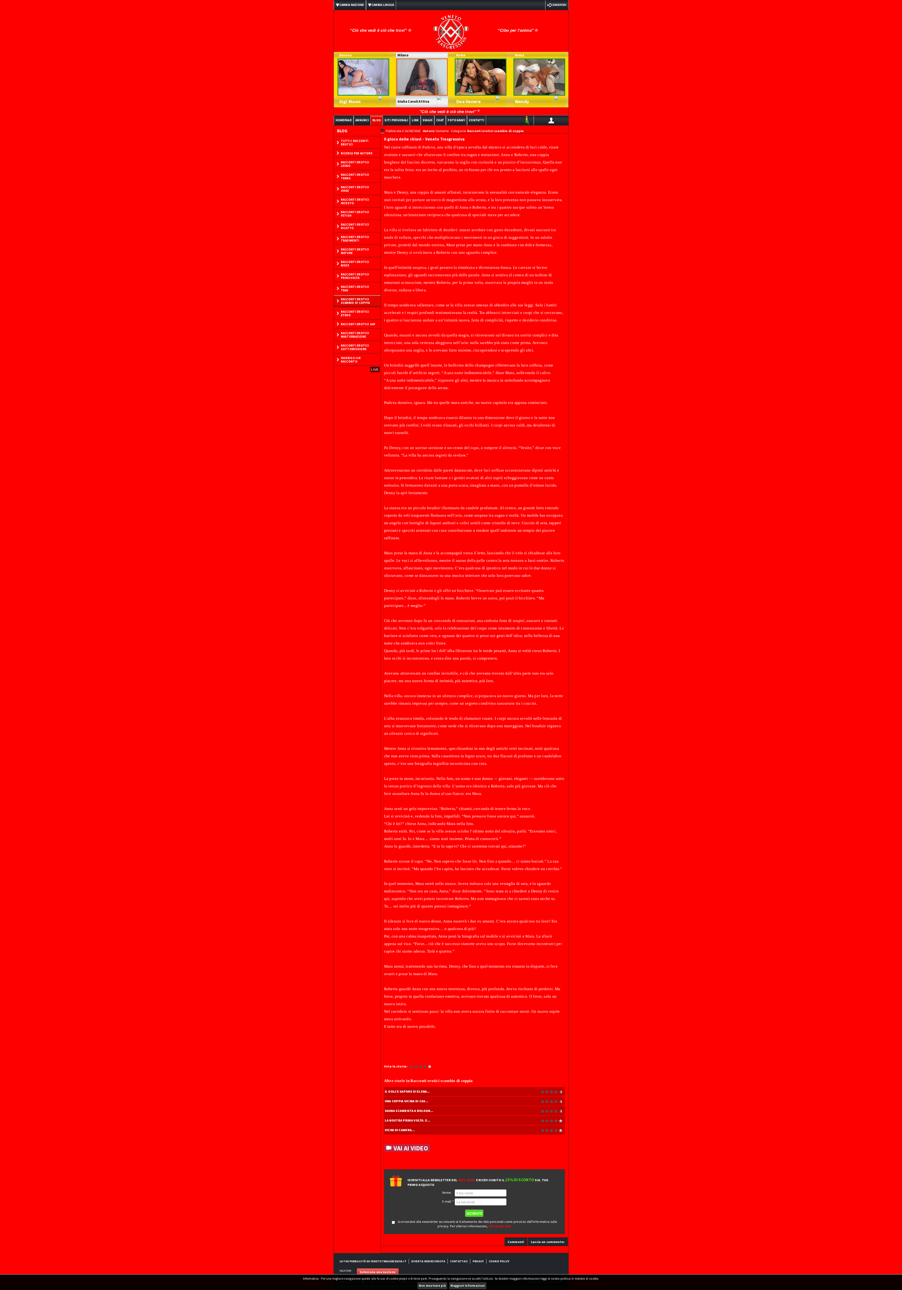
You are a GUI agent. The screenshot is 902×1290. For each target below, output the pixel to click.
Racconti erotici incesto (355, 201)
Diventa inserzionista (428, 1261)
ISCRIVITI (474, 1213)
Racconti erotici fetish (355, 214)
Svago (428, 120)
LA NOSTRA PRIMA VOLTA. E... (407, 1120)
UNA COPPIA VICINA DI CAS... (406, 1101)
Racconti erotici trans (355, 176)
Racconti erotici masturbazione (355, 335)
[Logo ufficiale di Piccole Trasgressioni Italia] (451, 29)
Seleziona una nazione (378, 1272)
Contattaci (459, 1261)
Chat (440, 120)
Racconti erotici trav (355, 288)
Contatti (476, 120)
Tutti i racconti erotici (355, 142)
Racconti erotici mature (355, 251)
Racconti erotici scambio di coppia (355, 301)
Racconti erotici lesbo (355, 164)
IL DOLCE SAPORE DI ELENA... (407, 1091)
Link (415, 120)
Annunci (362, 120)
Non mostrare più (432, 1286)
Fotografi (456, 120)
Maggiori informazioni (468, 1286)
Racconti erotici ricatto (355, 226)
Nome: (447, 1192)
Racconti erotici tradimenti (355, 238)
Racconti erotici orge (355, 189)
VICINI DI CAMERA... (400, 1130)
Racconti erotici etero (355, 313)
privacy (478, 1261)
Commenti (516, 1242)
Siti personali (396, 120)
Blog (377, 120)
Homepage (344, 120)
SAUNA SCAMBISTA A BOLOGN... (409, 1111)
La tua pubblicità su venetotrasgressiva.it (373, 1261)
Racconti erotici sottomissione (355, 347)
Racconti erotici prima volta (355, 276)
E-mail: (448, 1201)
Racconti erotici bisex (355, 263)
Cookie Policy (499, 1261)
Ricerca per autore (356, 153)
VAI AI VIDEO (410, 1148)
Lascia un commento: (548, 1242)
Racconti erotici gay (358, 324)
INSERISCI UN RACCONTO (351, 360)
